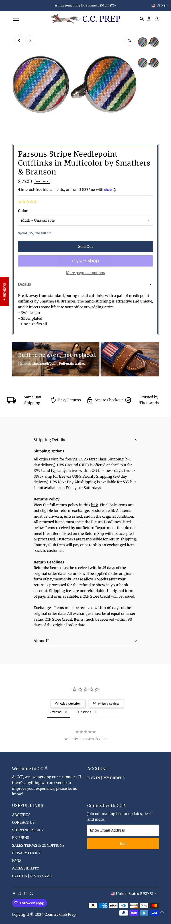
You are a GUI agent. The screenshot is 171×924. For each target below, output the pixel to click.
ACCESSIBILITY (25, 868)
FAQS (16, 860)
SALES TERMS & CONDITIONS (38, 845)
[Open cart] (156, 19)
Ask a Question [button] (70, 703)
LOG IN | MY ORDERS (106, 778)
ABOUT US (21, 815)
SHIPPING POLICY (27, 830)
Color (23, 210)
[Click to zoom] (129, 41)
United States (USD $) (134, 893)
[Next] (30, 41)
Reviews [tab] (55, 712)
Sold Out (85, 246)
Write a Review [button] (108, 703)
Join (123, 843)
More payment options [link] (85, 273)
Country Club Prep (60, 914)
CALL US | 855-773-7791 (32, 876)
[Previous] (19, 41)
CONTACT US (23, 822)
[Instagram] (19, 893)
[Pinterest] (25, 893)
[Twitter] (31, 893)
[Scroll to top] (162, 911)
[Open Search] (142, 19)
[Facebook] (14, 893)
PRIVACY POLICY (26, 853)
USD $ (161, 5)
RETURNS (20, 837)
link (94, 505)
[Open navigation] (16, 19)
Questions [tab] (83, 712)
